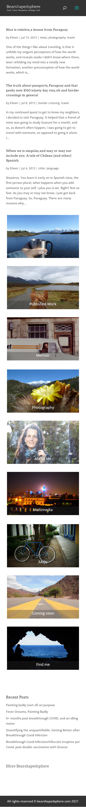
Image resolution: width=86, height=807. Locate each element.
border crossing (49, 103)
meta (43, 37)
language (52, 168)
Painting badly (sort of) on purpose (30, 705)
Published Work (42, 304)
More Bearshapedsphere (27, 766)
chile (41, 168)
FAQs (43, 561)
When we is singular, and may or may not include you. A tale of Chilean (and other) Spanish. (38, 155)
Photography (43, 407)
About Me (43, 458)
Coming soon (43, 613)
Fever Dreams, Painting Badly (27, 712)
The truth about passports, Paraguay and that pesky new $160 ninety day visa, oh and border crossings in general (42, 90)
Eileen (14, 37)
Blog (43, 252)
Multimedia (43, 509)
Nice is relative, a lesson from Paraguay (37, 30)
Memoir (43, 355)
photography (57, 37)
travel (71, 37)
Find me (43, 664)
